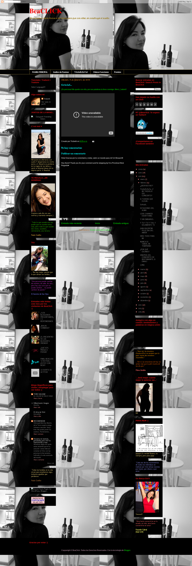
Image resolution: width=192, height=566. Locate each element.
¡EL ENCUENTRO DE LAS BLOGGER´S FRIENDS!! (46, 340)
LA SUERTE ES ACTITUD (46, 371)
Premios (117, 72)
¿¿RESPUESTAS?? (146, 186)
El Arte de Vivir (39, 412)
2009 (140, 169)
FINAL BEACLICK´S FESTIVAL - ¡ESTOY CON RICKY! (46, 362)
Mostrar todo (50, 463)
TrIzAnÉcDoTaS (81, 72)
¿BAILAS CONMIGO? (44, 327)
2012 (140, 305)
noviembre (144, 297)
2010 (140, 173)
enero (142, 179)
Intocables (37, 414)
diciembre (144, 300)
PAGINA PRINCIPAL (40, 72)
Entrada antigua (121, 223)
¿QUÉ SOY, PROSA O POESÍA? (44, 350)
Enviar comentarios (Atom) (100, 230)
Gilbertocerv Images (41, 403)
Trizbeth (47, 99)
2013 (140, 308)
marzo (143, 269)
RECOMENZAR (39, 421)
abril (142, 273)
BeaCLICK (45, 10)
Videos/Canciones (101, 72)
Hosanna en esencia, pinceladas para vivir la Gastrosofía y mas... (42, 440)
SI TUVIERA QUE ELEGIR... (146, 200)
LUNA (142, 265)
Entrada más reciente (71, 223)
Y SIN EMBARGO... (147, 219)
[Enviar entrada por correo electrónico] (92, 141)
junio (142, 280)
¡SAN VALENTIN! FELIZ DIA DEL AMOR (146, 230)
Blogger (127, 550)
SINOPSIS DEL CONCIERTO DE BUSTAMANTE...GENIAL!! (147, 258)
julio (142, 283)
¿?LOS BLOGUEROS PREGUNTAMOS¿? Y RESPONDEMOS (47, 317)
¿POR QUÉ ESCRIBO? (144, 250)
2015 (140, 312)
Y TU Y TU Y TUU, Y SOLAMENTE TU (148, 224)
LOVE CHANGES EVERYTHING (146, 215)
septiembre (144, 290)
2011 (140, 176)
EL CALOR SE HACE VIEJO (43, 396)
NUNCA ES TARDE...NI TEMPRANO (145, 244)
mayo (142, 276)
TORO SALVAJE (39, 394)
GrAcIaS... (143, 205)
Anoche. (36, 405)
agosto (143, 287)
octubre (143, 294)
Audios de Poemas (61, 72)
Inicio (97, 223)
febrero (143, 183)
